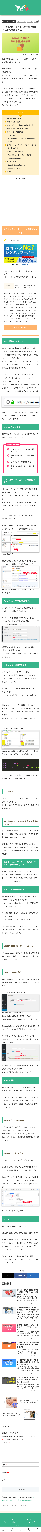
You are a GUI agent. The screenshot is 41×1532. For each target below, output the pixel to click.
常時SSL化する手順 (13, 122)
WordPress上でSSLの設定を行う (18, 128)
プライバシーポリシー (10, 1522)
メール (5, 1472)
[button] (37, 756)
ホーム (11, 1519)
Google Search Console (16, 165)
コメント (6, 1442)
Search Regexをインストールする (19, 155)
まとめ (9, 172)
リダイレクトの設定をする (16, 132)
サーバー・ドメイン (9, 21)
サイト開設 (22, 21)
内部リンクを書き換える (15, 151)
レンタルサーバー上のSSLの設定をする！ (21, 125)
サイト (4, 1480)
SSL (37, 21)
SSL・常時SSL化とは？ (14, 118)
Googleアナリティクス (16, 168)
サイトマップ (30, 1522)
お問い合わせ (20, 1525)
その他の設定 (11, 161)
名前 (4, 1465)
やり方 (30, 21)
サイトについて (30, 1519)
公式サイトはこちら (20, 327)
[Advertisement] (20, 201)
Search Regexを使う (15, 158)
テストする (12, 135)
